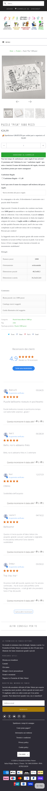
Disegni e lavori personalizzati (12, 671)
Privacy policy (23, 742)
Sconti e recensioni (8, 675)
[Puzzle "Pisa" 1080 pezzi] (23, 77)
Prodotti (18, 51)
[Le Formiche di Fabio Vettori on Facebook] (9, 716)
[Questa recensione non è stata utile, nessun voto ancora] (41, 421)
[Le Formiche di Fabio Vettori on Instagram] (23, 716)
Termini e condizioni (23, 738)
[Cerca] (5, 3)
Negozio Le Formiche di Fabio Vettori (15, 678)
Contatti (5, 664)
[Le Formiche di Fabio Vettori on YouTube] (14, 716)
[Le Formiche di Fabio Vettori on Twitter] (4, 716)
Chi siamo (5, 667)
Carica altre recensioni (23, 612)
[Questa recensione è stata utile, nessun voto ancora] (37, 421)
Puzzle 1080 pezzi (21, 326)
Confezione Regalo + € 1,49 (13, 178)
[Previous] (17, 101)
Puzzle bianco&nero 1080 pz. (22, 319)
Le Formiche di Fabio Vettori (26, 760)
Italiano (22, 754)
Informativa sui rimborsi (23, 733)
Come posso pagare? (23, 728)
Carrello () (23, 9)
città (14, 323)
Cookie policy (23, 747)
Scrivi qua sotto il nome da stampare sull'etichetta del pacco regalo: (23, 186)
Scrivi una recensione (23, 368)
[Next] (29, 101)
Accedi (10, 9)
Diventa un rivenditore (10, 660)
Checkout (35, 9)
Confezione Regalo (8, 175)
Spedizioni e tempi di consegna (23, 723)
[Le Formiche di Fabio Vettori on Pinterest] (19, 716)
